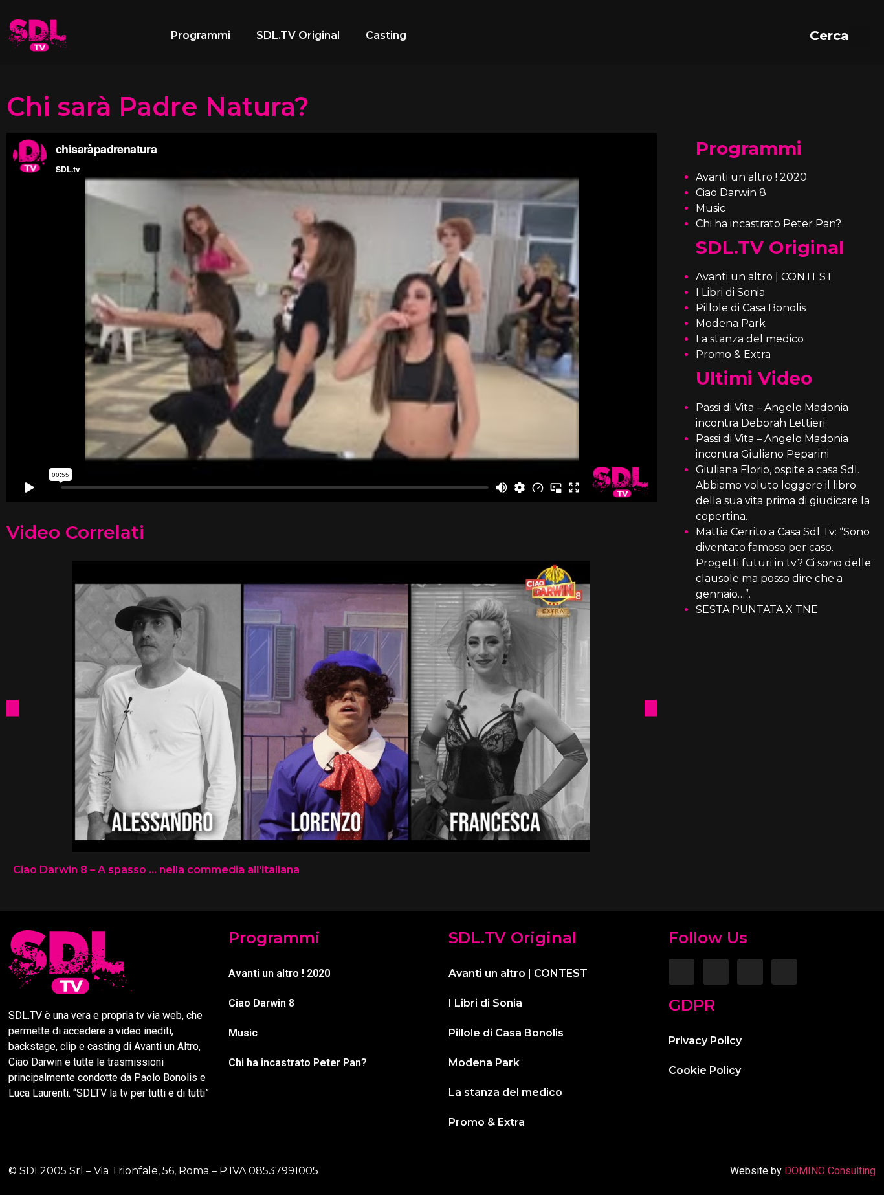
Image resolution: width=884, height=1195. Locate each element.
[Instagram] (716, 972)
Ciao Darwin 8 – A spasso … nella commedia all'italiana (156, 870)
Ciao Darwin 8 (731, 192)
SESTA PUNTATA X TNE (757, 609)
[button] (840, 35)
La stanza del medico (750, 339)
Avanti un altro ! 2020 (751, 177)
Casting (386, 35)
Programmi (200, 35)
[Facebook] (681, 972)
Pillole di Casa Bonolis (751, 308)
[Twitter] (750, 972)
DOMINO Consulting (830, 1171)
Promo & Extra (733, 354)
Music (710, 208)
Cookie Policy (705, 1070)
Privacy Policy (705, 1040)
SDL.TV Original (298, 35)
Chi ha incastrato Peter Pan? (768, 224)
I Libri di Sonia (730, 292)
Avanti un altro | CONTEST (764, 277)
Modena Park (731, 323)
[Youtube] (784, 972)
